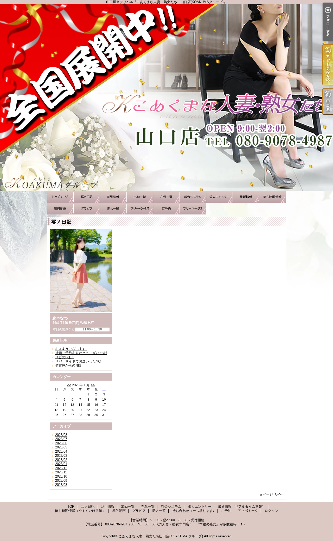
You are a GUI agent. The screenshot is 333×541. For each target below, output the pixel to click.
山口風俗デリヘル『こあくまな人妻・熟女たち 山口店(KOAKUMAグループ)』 (166, 97)
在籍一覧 (166, 197)
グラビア (86, 208)
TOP (60, 197)
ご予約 (166, 208)
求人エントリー (219, 197)
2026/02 (61, 460)
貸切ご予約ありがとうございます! (81, 353)
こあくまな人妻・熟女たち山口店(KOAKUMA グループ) (161, 536)
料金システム (193, 197)
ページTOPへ (273, 494)
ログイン (271, 511)
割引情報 (113, 197)
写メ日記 (86, 197)
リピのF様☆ (64, 357)
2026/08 (61, 435)
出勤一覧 (139, 197)
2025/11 (61, 472)
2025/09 (61, 481)
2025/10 (61, 476)
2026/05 (61, 447)
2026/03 (61, 456)
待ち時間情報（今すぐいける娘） (272, 197)
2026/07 (61, 439)
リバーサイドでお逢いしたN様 (78, 361)
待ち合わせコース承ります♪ (139, 208)
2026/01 (61, 464)
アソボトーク (193, 208)
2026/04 (61, 451)
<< (69, 385)
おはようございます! (71, 349)
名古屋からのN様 (68, 365)
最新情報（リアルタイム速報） (246, 197)
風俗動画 (60, 208)
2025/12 (61, 468)
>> (93, 385)
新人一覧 (113, 208)
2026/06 (61, 443)
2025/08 (61, 485)
